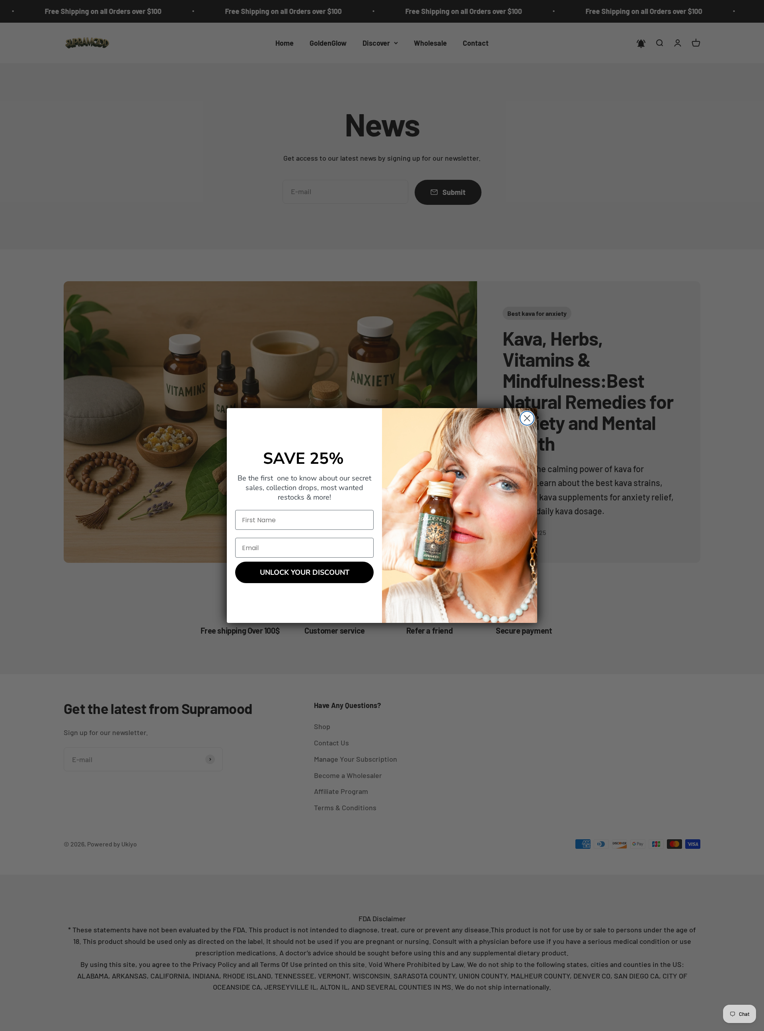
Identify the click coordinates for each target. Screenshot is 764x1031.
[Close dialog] (527, 418)
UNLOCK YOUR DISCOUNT (304, 572)
